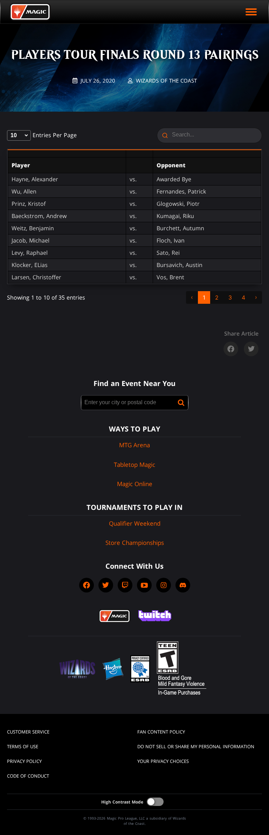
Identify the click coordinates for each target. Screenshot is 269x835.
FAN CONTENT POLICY (161, 732)
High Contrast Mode (122, 802)
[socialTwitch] (125, 585)
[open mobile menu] (251, 12)
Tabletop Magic (134, 465)
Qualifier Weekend (134, 523)
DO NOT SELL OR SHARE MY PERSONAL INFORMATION (195, 746)
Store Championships (134, 543)
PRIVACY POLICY (24, 761)
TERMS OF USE (22, 746)
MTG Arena (134, 445)
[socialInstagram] (163, 585)
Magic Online (134, 484)
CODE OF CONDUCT (28, 776)
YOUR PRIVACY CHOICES (163, 761)
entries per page (54, 135)
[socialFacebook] (86, 585)
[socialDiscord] (182, 585)
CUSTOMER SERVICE (28, 732)
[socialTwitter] (105, 585)
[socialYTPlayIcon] (144, 585)
